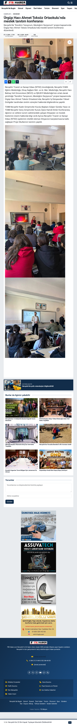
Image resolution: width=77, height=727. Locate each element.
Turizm (47, 8)
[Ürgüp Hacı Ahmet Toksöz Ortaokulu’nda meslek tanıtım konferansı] (38, 58)
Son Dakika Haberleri (49, 690)
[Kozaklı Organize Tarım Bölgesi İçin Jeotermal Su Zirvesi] (21, 459)
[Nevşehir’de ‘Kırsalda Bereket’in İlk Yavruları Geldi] (55, 433)
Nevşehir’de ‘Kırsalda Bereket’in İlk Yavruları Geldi (55, 444)
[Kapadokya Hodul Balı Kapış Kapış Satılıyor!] (55, 459)
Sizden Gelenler (52, 704)
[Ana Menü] (71, 3)
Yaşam (69, 8)
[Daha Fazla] (17, 81)
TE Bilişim (43, 709)
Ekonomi (55, 8)
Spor (63, 8)
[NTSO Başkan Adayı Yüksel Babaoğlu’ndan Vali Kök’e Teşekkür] (55, 408)
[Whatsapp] (44, 672)
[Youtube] (40, 672)
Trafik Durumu (12, 686)
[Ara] (69, 3)
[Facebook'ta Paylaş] (6, 81)
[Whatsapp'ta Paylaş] (13, 81)
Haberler (7, 14)
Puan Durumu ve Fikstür (50, 686)
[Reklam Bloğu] (38, 525)
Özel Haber (37, 8)
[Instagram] (36, 672)
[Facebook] (29, 672)
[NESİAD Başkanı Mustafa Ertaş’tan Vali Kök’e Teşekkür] (21, 433)
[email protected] (40, 657)
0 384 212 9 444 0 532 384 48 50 (40, 661)
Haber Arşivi (12, 694)
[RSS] (47, 672)
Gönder (9, 502)
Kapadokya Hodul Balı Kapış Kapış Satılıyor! (53, 470)
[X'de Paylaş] (9, 81)
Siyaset (28, 8)
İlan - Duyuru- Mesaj (26, 704)
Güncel (20, 8)
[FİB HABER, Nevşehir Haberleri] (15, 2)
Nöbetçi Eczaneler (14, 682)
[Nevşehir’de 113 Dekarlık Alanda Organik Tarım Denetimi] (21, 408)
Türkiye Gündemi (40, 704)
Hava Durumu (46, 682)
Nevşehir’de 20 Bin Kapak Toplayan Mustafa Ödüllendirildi (30, 722)
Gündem (64, 701)
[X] (33, 672)
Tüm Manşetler (13, 690)
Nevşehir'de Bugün (9, 8)
